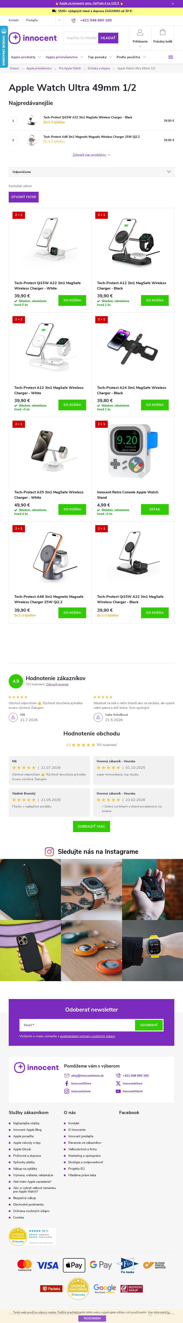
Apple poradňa (23, 1136)
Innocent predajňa (80, 1136)
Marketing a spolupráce (84, 1156)
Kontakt (14, 20)
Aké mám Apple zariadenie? (32, 1182)
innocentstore (132, 1083)
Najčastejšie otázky (26, 1123)
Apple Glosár (22, 1149)
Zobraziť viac (91, 826)
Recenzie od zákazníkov (84, 1143)
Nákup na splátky (25, 1169)
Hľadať (108, 38)
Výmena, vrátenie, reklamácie (33, 1175)
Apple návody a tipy (27, 1143)
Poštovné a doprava (27, 1156)
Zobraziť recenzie (57, 684)
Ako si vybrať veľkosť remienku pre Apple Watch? (34, 1189)
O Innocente (76, 1130)
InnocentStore (81, 1083)
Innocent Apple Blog (27, 1130)
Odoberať (149, 1025)
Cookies (18, 1217)
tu (168, 1312)
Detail (155, 509)
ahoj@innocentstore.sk (87, 1076)
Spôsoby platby (24, 1162)
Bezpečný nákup (24, 1198)
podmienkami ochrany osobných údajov (87, 1036)
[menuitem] (26, 57)
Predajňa (32, 20)
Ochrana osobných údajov (31, 1211)
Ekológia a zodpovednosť (85, 1162)
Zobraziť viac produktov (89, 155)
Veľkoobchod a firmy (82, 1149)
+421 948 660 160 (136, 1076)
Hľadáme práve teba (82, 1175)
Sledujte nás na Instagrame (98, 851)
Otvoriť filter (23, 197)
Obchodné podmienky (28, 1204)
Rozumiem (92, 1318)
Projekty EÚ (76, 1169)
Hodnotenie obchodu (91, 733)
